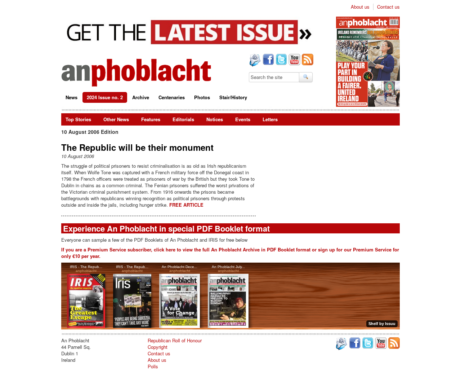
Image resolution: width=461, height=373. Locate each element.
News (71, 97)
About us (360, 7)
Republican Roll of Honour (175, 340)
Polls (153, 366)
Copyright (157, 346)
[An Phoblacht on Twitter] (280, 60)
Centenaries (171, 97)
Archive (140, 97)
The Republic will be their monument (137, 147)
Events (242, 119)
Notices (214, 119)
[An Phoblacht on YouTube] (293, 60)
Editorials (183, 119)
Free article (186, 204)
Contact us (388, 7)
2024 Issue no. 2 (105, 97)
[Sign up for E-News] (254, 61)
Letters (270, 119)
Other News (116, 119)
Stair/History (233, 97)
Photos (202, 97)
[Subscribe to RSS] (306, 60)
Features (150, 119)
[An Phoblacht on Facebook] (267, 60)
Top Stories (78, 119)
